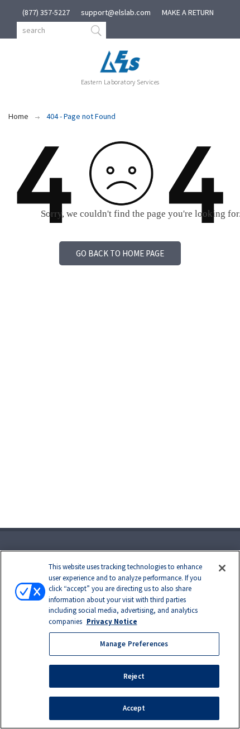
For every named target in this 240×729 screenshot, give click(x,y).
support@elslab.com (116, 12)
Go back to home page (120, 253)
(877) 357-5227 (46, 12)
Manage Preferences (134, 644)
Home (18, 116)
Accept (134, 708)
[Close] (222, 568)
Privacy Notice (112, 621)
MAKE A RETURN (188, 12)
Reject (134, 676)
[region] (120, 639)
